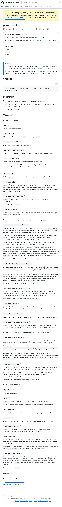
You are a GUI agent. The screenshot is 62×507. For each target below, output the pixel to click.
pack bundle (49, 6)
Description (8, 97)
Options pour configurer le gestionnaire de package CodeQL (26, 332)
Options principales (10, 120)
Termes (17, 501)
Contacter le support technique (13, 484)
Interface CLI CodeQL (19, 6)
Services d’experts (43, 501)
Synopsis (7, 79)
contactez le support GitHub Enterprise (15, 19)
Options (7, 115)
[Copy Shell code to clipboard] (56, 84)
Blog (50, 501)
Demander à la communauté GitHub (14, 482)
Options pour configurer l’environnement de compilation (25, 220)
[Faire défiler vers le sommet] (58, 503)
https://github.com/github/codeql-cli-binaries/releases (38, 68)
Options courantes (10, 385)
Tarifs (35, 501)
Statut (30, 501)
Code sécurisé (7, 6)
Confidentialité (24, 501)
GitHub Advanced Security (43, 40)
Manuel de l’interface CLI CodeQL (35, 6)
